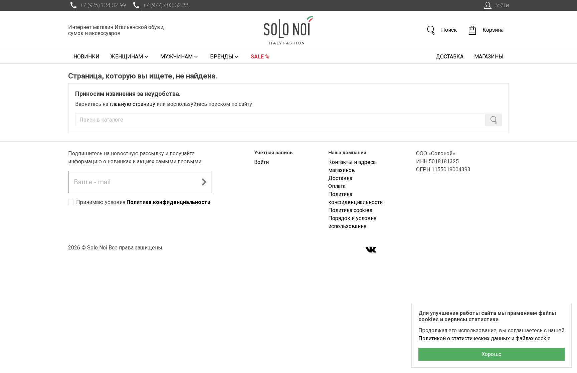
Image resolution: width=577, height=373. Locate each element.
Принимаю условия (143, 202)
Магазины (489, 56)
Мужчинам (176, 56)
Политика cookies (350, 210)
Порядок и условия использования (352, 222)
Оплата (337, 186)
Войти (502, 5)
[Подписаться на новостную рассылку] (204, 182)
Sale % (260, 56)
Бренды (221, 56)
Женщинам (126, 56)
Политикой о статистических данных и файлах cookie (484, 338)
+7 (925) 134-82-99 (103, 5)
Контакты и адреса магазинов (352, 166)
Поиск (449, 30)
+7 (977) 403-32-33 (165, 5)
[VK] (371, 250)
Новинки (86, 56)
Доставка (449, 56)
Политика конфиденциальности (168, 202)
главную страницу (132, 104)
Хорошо (492, 354)
